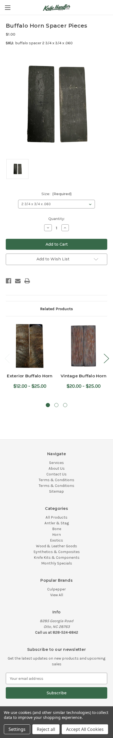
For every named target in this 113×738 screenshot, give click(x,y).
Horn (56, 534)
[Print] (27, 281)
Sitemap (56, 491)
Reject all (46, 729)
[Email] (18, 281)
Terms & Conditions (56, 480)
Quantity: (56, 218)
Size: (56, 194)
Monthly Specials (56, 563)
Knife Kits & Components (57, 557)
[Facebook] (8, 281)
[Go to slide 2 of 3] (56, 405)
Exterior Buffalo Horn (29, 375)
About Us (57, 468)
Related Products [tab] (56, 308)
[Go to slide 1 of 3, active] (48, 405)
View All (56, 595)
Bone (56, 529)
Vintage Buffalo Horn (83, 375)
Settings (17, 729)
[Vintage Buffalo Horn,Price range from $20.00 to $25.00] (83, 346)
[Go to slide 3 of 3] (65, 405)
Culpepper (56, 589)
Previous (7, 358)
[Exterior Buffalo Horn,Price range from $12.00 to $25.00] (30, 346)
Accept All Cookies (85, 729)
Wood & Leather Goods (56, 546)
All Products (56, 517)
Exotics (56, 540)
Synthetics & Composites (56, 551)
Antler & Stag (56, 523)
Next (106, 358)
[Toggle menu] (7, 7)
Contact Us (56, 474)
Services (56, 462)
